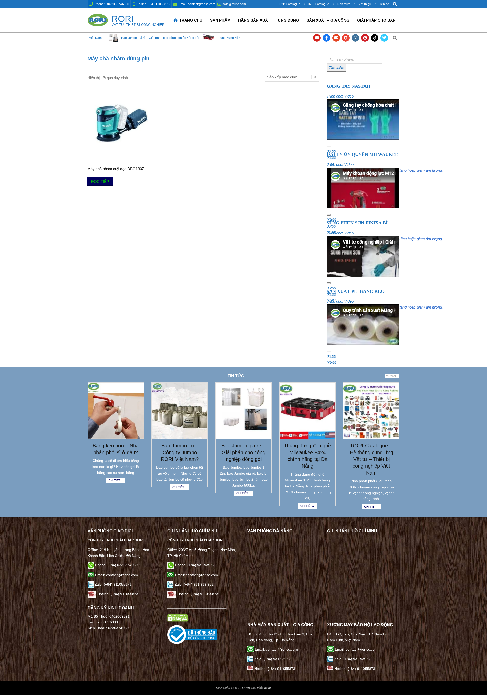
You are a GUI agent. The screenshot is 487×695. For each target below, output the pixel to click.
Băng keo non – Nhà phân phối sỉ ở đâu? (116, 449)
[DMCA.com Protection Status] (177, 617)
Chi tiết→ (116, 480)
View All (392, 375)
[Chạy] (329, 146)
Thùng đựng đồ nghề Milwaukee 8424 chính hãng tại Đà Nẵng (216, 38)
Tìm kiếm (336, 68)
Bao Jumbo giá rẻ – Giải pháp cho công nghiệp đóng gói (116, 38)
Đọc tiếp (100, 181)
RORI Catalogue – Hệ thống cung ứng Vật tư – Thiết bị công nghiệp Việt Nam (371, 459)
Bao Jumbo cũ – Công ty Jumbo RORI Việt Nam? (180, 452)
